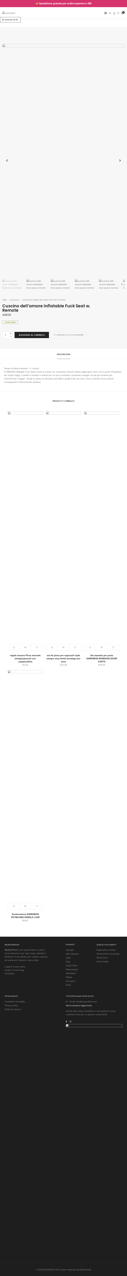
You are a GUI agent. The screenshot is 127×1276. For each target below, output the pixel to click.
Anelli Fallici (71, 965)
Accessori (14, 300)
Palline (69, 977)
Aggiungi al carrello (32, 335)
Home (4, 300)
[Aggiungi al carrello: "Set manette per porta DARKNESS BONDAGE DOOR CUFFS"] (90, 647)
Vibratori (70, 950)
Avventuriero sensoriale (108, 953)
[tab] (63, 354)
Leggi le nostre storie (15, 966)
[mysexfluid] (8, 13)
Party (68, 985)
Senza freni (102, 957)
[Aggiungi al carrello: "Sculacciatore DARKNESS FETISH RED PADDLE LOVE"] (14, 906)
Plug (68, 961)
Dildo (68, 958)
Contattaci (10, 973)
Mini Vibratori (72, 954)
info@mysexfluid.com (86, 1001)
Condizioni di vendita (15, 1001)
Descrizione (63, 354)
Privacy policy (11, 1005)
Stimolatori (71, 973)
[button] (120, 161)
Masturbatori (72, 969)
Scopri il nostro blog (14, 970)
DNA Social (85, 1269)
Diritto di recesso (13, 1009)
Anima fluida (102, 961)
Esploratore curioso (106, 950)
